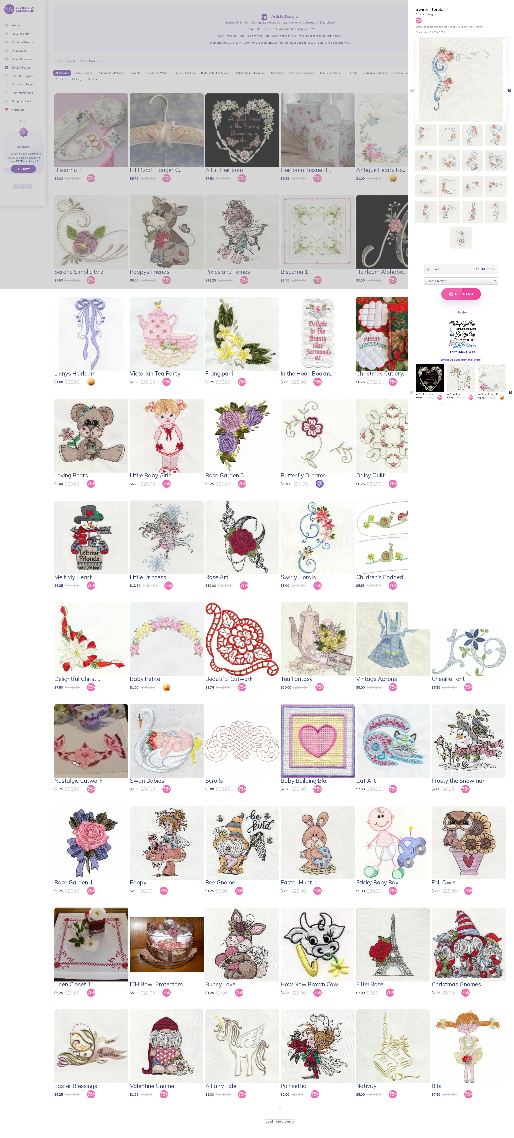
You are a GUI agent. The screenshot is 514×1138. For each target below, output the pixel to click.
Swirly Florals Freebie (462, 351)
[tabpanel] (430, 382)
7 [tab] (479, 405)
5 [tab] (467, 405)
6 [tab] (473, 405)
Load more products (280, 1121)
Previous (412, 91)
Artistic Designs (426, 14)
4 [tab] (461, 405)
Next (510, 91)
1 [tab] (443, 405)
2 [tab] (449, 405)
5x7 (436, 269)
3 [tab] (455, 405)
